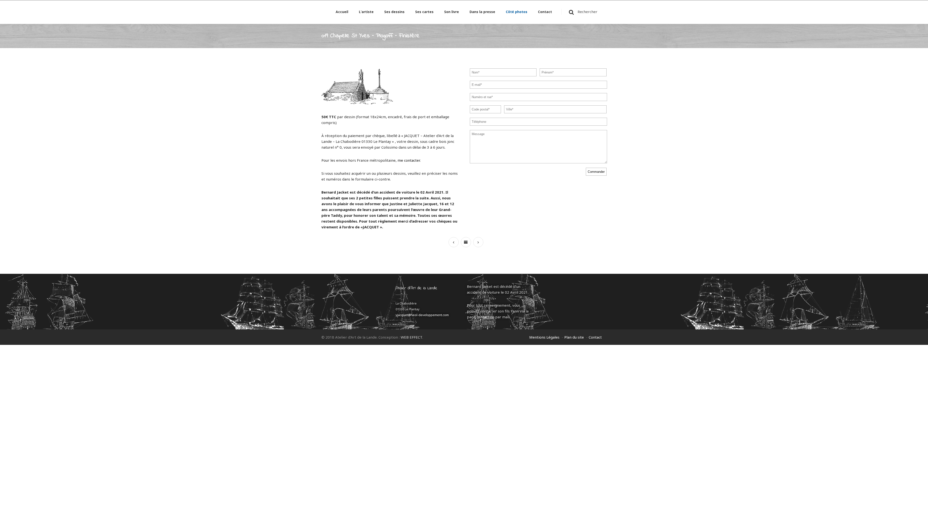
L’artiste (366, 12)
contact (483, 316)
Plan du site (574, 337)
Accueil (342, 12)
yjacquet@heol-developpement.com (422, 315)
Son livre (451, 12)
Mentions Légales (544, 337)
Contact (545, 12)
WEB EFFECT (411, 337)
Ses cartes (424, 12)
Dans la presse (482, 12)
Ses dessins (394, 12)
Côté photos (516, 12)
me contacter (409, 160)
